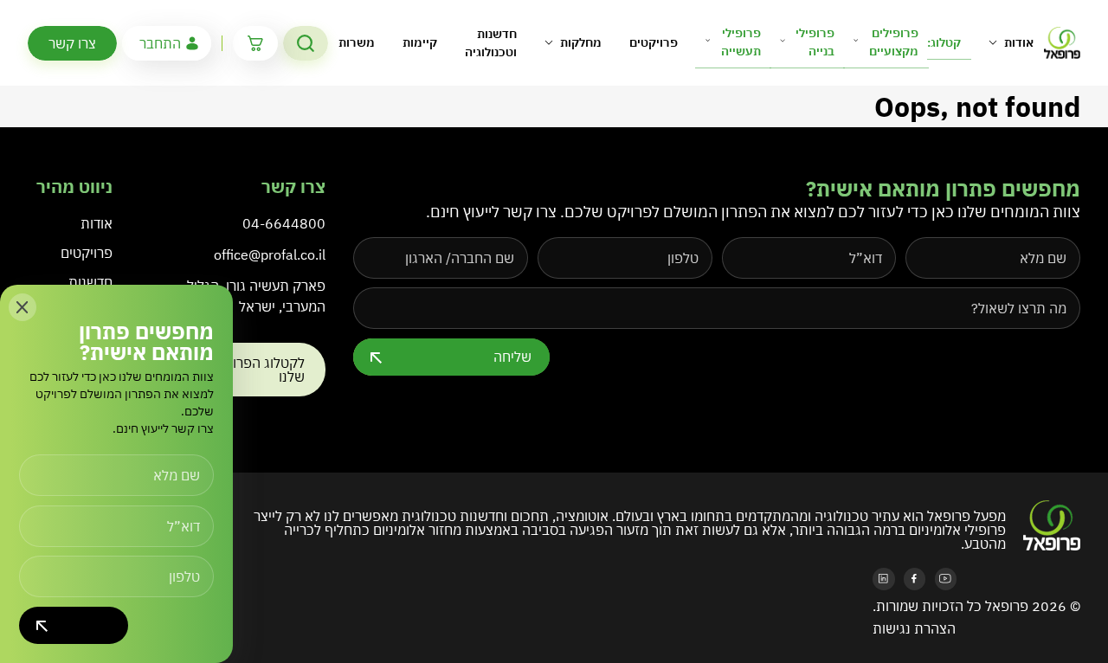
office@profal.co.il (269, 254)
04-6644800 (283, 223)
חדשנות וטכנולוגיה (491, 43)
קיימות (420, 42)
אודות (1019, 42)
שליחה (512, 356)
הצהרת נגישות (914, 628)
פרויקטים (653, 42)
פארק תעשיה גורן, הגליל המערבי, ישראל (256, 296)
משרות (356, 42)
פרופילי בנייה (815, 42)
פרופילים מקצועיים (893, 42)
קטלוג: (944, 42)
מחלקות (581, 42)
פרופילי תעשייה (741, 42)
